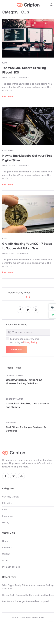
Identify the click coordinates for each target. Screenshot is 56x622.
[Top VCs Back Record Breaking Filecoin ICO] (28, 38)
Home (5, 541)
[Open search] (51, 5)
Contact (6, 554)
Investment (7, 516)
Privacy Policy (30, 342)
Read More (7, 96)
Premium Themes (11, 567)
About (5, 560)
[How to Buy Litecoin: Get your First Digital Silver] (28, 126)
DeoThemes (38, 617)
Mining (11, 151)
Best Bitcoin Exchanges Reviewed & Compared (25, 601)
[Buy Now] (52, 314)
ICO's (4, 63)
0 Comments (23, 78)
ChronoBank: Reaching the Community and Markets (28, 595)
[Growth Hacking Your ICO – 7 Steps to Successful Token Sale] (28, 214)
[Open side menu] (3, 4)
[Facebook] (20, 309)
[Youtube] (36, 309)
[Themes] (52, 307)
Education (11, 423)
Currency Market (14, 375)
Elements (7, 547)
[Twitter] (28, 309)
